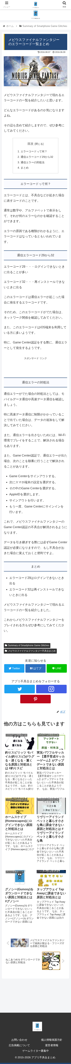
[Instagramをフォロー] (51, 689)
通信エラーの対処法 (32, 162)
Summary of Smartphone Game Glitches (28, 645)
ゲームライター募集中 (35, 1050)
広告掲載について (19, 1045)
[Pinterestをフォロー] (35, 699)
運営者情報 (51, 1045)
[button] (63, 602)
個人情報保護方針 (51, 1039)
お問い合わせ (19, 1039)
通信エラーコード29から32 (37, 156)
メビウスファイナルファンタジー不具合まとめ (32, 651)
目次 (30, 143)
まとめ (25, 167)
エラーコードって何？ (34, 151)
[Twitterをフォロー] (19, 689)
